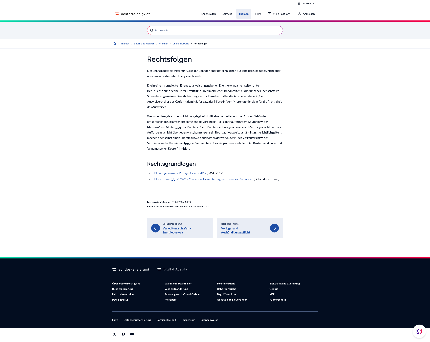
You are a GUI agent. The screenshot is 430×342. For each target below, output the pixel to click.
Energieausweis (181, 43)
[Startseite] (114, 44)
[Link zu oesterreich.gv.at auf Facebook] (123, 335)
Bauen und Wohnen (144, 43)
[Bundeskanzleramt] (130, 269)
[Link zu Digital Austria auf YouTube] (132, 335)
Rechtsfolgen (200, 43)
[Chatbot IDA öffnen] (419, 331)
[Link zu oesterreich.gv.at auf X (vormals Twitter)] (114, 335)
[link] (180, 228)
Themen (125, 43)
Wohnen (163, 43)
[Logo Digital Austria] (175, 269)
